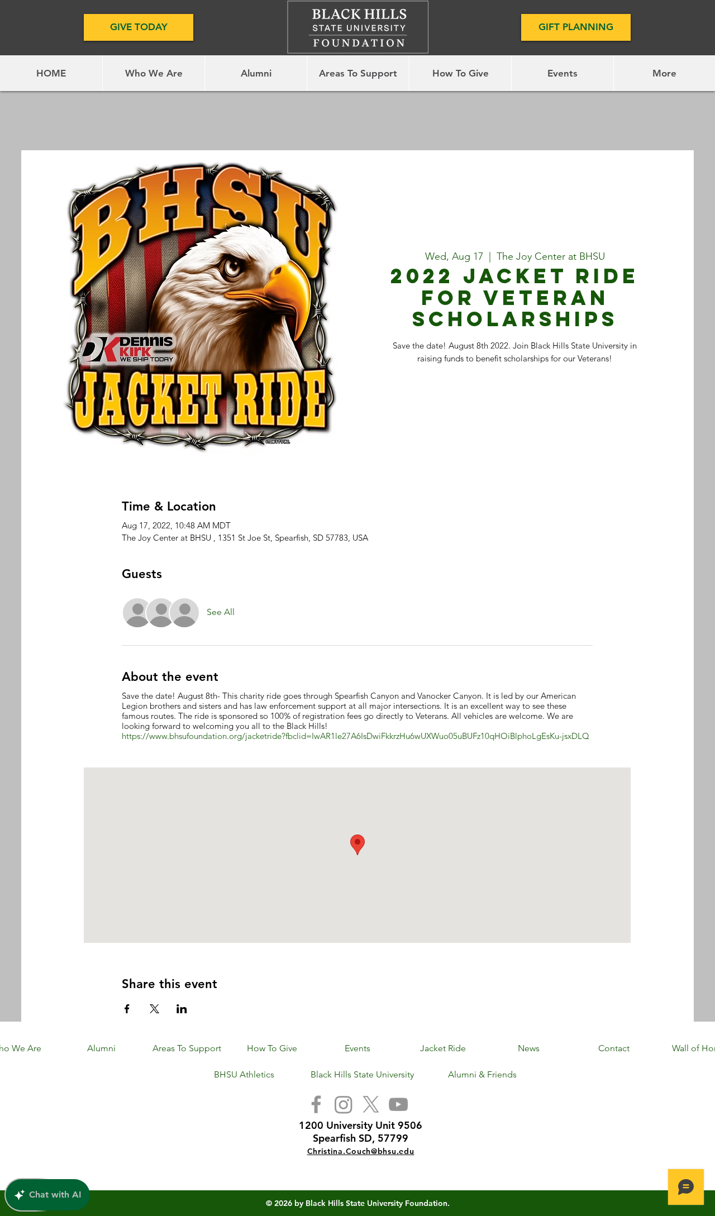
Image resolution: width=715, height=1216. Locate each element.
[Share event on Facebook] (127, 1008)
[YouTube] (398, 1104)
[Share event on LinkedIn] (182, 1008)
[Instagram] (343, 1104)
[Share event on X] (154, 1008)
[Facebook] (316, 1104)
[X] (371, 1104)
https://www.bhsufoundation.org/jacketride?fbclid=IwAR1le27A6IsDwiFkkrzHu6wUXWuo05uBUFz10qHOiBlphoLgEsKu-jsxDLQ (355, 736)
